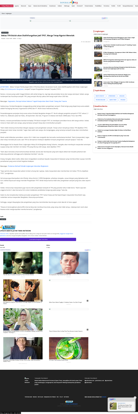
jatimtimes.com (99, 380)
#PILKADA (122, 99)
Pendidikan (98, 6)
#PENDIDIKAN (111, 96)
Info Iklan (40, 397)
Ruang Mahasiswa (128, 6)
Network (66, 397)
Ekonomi (23, 6)
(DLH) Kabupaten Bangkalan (14, 89)
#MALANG (121, 96)
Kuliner (60, 6)
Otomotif (79, 6)
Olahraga (66, 6)
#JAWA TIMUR (112, 99)
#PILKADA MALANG (100, 99)
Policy (61, 397)
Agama (17, 6)
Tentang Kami (28, 397)
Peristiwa (106, 6)
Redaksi (35, 397)
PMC (58, 397)
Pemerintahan (89, 6)
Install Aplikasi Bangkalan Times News (38, 239)
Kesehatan (52, 6)
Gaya (29, 6)
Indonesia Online (4, 233)
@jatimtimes (108, 380)
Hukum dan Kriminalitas (40, 6)
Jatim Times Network (72, 404)
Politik (113, 6)
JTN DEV (104, 397)
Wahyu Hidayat (100, 96)
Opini (73, 6)
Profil (119, 6)
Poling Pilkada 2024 (7, 6)
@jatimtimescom (89, 380)
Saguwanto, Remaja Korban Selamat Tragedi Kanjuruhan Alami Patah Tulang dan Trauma (37, 101)
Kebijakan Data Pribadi (50, 397)
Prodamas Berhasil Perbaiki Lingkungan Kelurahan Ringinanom (28, 166)
